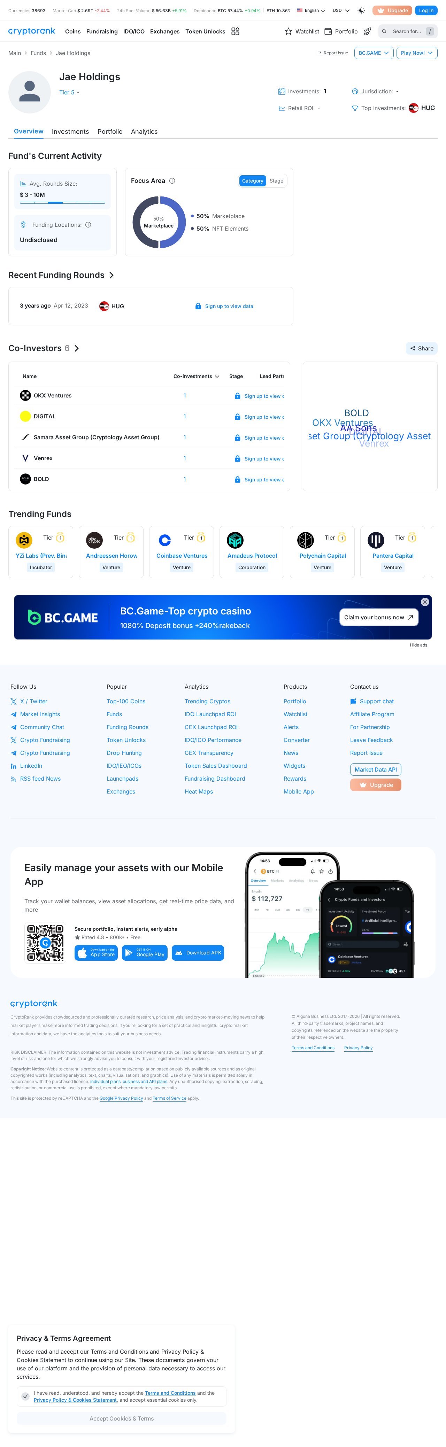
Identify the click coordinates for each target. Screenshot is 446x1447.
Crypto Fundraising (45, 739)
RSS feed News (40, 778)
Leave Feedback (371, 739)
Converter (297, 739)
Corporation (252, 567)
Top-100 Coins (126, 701)
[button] (96, 953)
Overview (29, 131)
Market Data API (376, 769)
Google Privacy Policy (121, 1098)
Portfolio (110, 131)
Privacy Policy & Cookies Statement (75, 1400)
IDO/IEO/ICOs (124, 765)
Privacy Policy (358, 1047)
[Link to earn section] (367, 31)
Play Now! (413, 53)
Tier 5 (67, 92)
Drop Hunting (124, 752)
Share (425, 348)
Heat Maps (199, 791)
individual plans (105, 1081)
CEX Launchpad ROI (211, 727)
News (291, 752)
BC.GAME (370, 53)
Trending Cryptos (207, 701)
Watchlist (295, 714)
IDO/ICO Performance (213, 739)
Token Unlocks (126, 739)
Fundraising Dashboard (215, 778)
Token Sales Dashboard (216, 765)
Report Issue (366, 752)
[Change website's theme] (361, 10)
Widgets (294, 765)
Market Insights (40, 714)
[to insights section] (235, 31)
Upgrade (398, 10)
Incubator (41, 567)
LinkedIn (31, 765)
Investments (70, 131)
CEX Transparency (209, 752)
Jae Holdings (73, 52)
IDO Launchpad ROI (210, 714)
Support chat (377, 701)
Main (14, 52)
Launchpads (122, 778)
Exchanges (121, 791)
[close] (425, 602)
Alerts (291, 727)
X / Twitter (33, 701)
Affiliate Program (372, 714)
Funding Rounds (127, 727)
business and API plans (145, 1081)
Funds (38, 52)
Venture (111, 567)
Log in (426, 10)
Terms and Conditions (313, 1047)
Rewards (295, 778)
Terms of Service (169, 1098)
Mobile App (299, 791)
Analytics (144, 131)
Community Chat (42, 727)
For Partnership (370, 727)
